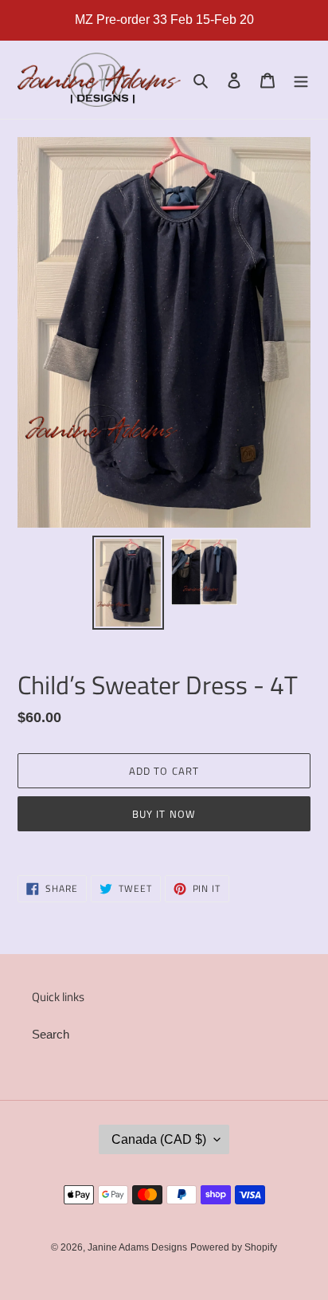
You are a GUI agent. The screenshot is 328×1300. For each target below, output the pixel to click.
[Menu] (301, 80)
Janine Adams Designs (137, 1247)
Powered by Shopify (233, 1247)
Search (50, 1034)
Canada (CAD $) (158, 1139)
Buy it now (163, 814)
